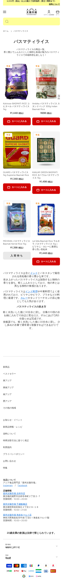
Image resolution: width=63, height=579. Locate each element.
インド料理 (31, 291)
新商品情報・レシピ (12, 427)
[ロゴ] (31, 11)
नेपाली (8, 558)
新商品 (6, 367)
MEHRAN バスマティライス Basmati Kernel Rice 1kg (16, 242)
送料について (54, 4)
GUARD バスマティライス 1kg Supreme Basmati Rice (16, 173)
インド (34, 273)
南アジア (7, 394)
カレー (24, 297)
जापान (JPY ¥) (12, 547)
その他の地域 (9, 408)
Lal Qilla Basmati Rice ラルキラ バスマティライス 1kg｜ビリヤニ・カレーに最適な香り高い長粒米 (46, 245)
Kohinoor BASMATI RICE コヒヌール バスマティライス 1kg (16, 106)
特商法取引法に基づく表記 (16, 440)
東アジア (7, 380)
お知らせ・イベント (12, 420)
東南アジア (8, 387)
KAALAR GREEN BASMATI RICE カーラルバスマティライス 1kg (45, 175)
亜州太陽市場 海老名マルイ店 (17, 515)
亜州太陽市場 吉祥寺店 (14, 493)
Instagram (8, 485)
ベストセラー (9, 373)
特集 (5, 468)
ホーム (6, 31)
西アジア (7, 401)
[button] (57, 12)
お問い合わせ (9, 461)
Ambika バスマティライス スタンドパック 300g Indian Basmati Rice (46, 106)
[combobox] (31, 21)
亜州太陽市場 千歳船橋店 (15, 504)
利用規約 (7, 447)
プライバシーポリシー (13, 454)
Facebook (22, 485)
